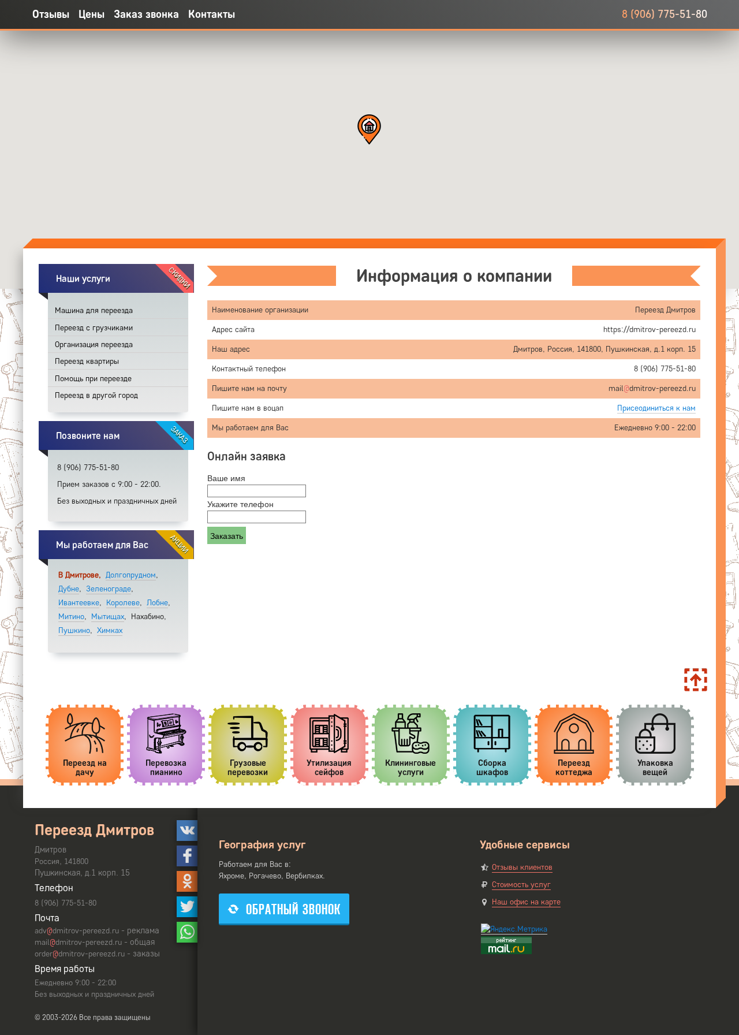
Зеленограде (108, 589)
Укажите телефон (240, 503)
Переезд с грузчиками (94, 328)
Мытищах (107, 616)
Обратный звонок (293, 909)
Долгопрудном (131, 575)
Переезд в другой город (96, 395)
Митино (71, 616)
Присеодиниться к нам (656, 408)
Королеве (123, 603)
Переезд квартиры (87, 361)
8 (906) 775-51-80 (664, 14)
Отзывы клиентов (522, 867)
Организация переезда (94, 344)
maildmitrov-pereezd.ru (78, 942)
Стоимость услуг (521, 884)
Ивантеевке (78, 603)
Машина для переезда (94, 310)
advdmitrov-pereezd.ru (77, 931)
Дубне (68, 589)
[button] (369, 129)
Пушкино (74, 630)
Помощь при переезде (93, 379)
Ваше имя (226, 477)
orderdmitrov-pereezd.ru (80, 954)
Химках (109, 630)
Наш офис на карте (526, 902)
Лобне (157, 603)
